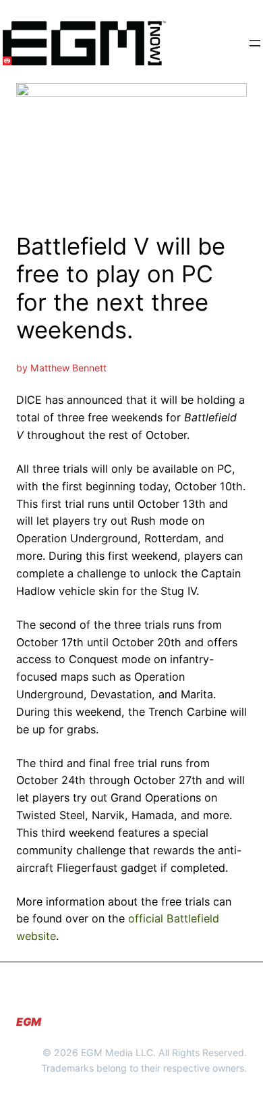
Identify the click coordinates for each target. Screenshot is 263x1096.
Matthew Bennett (68, 367)
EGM (28, 1021)
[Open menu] (255, 43)
